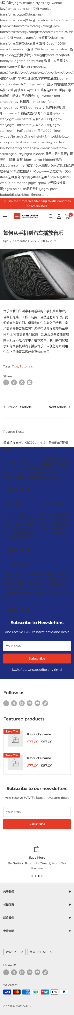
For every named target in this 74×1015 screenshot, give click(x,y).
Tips (15, 366)
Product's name (39, 734)
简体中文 (11, 951)
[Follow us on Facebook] (6, 703)
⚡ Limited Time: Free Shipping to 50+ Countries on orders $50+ (37, 203)
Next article (58, 407)
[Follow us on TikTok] (45, 703)
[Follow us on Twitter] (14, 703)
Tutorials (26, 366)
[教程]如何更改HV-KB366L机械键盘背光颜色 (34, 504)
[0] (67, 216)
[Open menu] (5, 216)
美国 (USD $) (38, 951)
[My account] (59, 216)
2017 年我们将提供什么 (19, 564)
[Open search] (51, 216)
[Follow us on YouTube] (37, 703)
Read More (18, 489)
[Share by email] (29, 382)
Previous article (19, 407)
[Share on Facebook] (6, 382)
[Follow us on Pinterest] (29, 703)
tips (5, 241)
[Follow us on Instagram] (22, 703)
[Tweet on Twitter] (22, 382)
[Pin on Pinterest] (14, 382)
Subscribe (37, 658)
